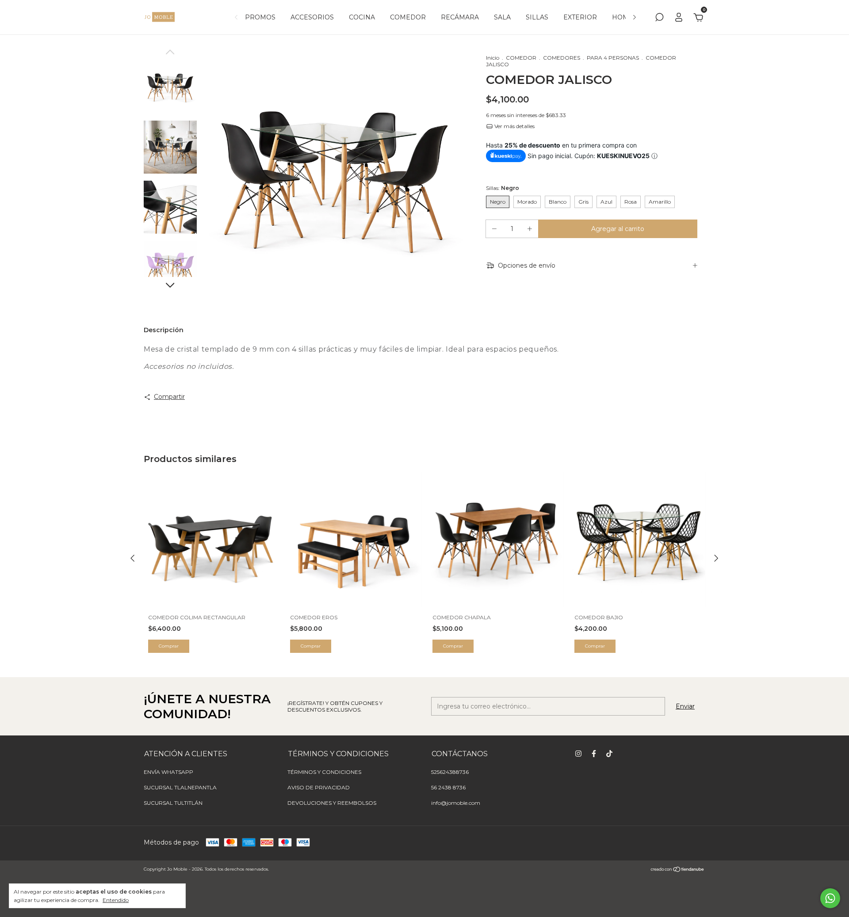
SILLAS (537, 17)
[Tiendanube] (677, 870)
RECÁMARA (460, 17)
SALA (502, 17)
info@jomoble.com (455, 803)
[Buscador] (659, 18)
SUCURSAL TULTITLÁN (173, 803)
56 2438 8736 (448, 787)
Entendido (116, 900)
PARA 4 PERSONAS (613, 57)
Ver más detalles (514, 126)
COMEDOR (408, 17)
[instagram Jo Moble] (578, 753)
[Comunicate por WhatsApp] (830, 898)
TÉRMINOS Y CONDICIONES (324, 772)
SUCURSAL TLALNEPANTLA (180, 787)
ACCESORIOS (312, 17)
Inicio (492, 57)
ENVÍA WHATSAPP (168, 772)
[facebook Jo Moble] (593, 753)
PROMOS (260, 17)
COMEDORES (561, 57)
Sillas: (502, 188)
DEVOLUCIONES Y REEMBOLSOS (331, 803)
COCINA (362, 17)
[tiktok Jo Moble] (609, 753)
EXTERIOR (580, 17)
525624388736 (450, 772)
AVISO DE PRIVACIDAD (318, 787)
